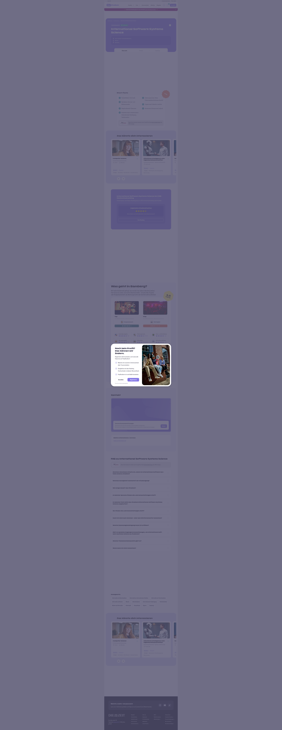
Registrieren (133, 379)
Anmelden (121, 379)
